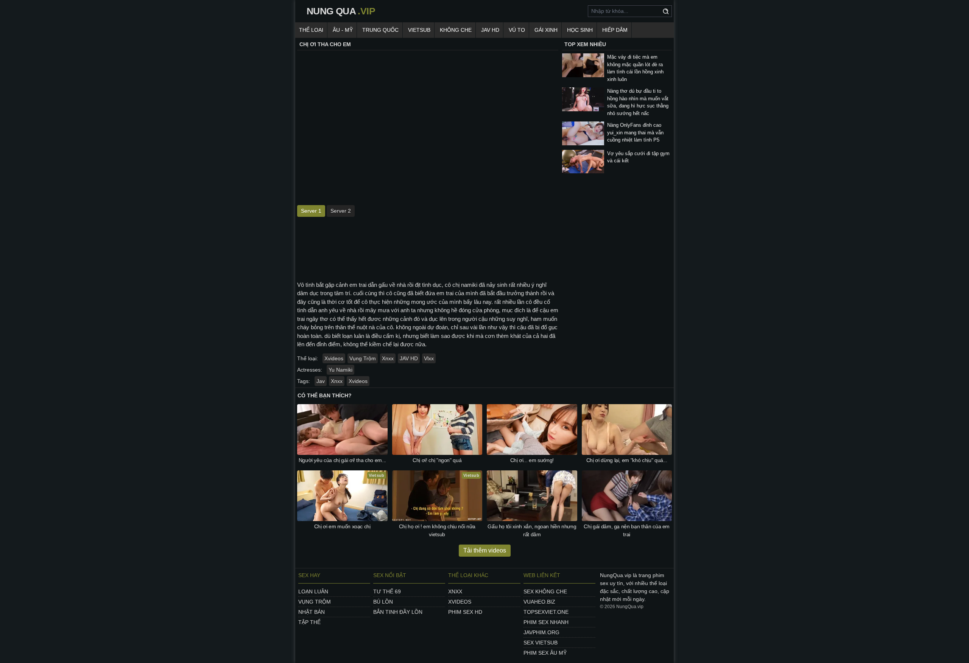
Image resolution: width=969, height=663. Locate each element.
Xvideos (333, 358)
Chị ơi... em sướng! (532, 460)
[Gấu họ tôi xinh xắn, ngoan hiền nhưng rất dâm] (532, 495)
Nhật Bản (311, 612)
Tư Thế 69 (387, 591)
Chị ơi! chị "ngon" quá (437, 460)
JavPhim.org (541, 632)
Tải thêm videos (484, 550)
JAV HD (490, 30)
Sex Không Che (545, 591)
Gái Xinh (546, 30)
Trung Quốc (380, 30)
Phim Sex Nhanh (546, 622)
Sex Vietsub (540, 643)
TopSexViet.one (546, 612)
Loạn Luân (313, 591)
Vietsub (419, 30)
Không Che (456, 30)
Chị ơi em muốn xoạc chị (342, 526)
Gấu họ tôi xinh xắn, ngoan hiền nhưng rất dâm (532, 530)
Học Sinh (580, 30)
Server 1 (311, 211)
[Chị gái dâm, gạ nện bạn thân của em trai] (627, 495)
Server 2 (340, 211)
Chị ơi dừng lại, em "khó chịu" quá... (626, 460)
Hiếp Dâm (615, 30)
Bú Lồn (383, 602)
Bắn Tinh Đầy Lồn (397, 612)
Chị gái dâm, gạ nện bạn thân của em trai (627, 530)
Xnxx (388, 358)
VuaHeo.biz (539, 602)
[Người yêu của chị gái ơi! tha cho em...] (342, 429)
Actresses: (309, 370)
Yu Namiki (340, 370)
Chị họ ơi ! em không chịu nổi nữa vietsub (437, 530)
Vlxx (429, 358)
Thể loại (311, 30)
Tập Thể (309, 622)
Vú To (517, 30)
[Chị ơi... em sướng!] (532, 429)
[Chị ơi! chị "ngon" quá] (437, 429)
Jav (320, 381)
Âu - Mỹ (343, 30)
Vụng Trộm (362, 358)
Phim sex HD (465, 612)
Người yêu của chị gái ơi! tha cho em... (342, 460)
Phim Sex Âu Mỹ (545, 653)
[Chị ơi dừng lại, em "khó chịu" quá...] (627, 429)
